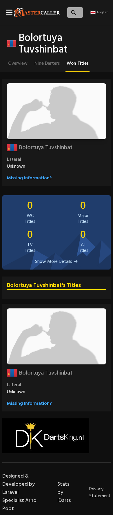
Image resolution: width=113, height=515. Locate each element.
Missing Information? (29, 178)
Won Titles (77, 63)
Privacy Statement (100, 492)
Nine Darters (47, 63)
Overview (18, 63)
